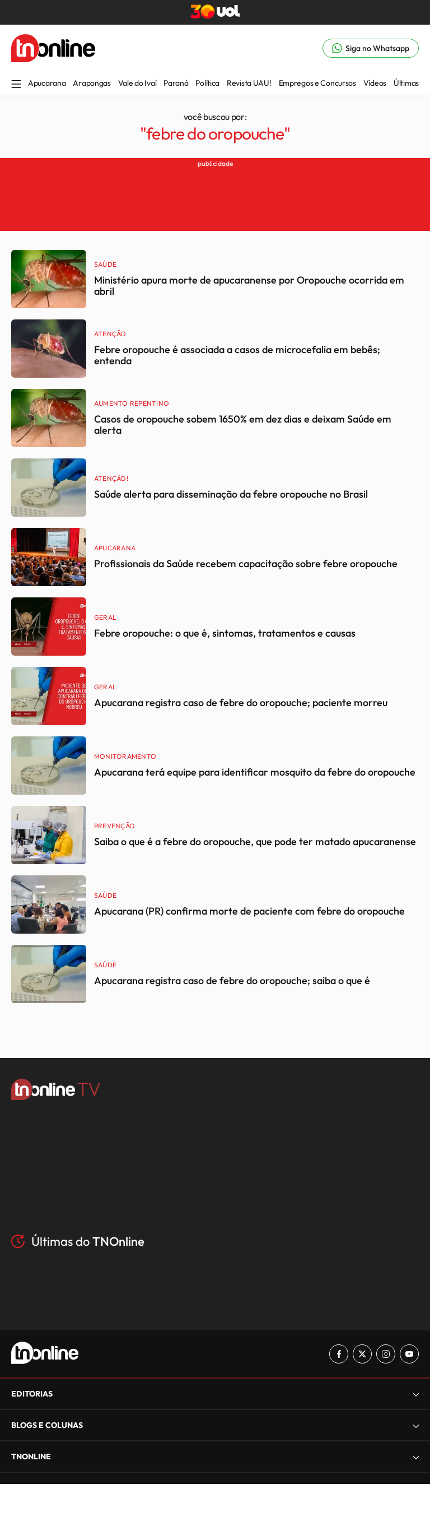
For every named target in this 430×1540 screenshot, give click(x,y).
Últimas (406, 83)
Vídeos (374, 83)
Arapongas (91, 83)
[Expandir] (416, 1457)
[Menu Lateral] (16, 85)
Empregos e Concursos (317, 83)
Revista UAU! (249, 83)
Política (207, 83)
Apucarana (47, 83)
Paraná (175, 83)
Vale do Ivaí (137, 83)
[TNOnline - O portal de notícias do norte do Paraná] (53, 59)
